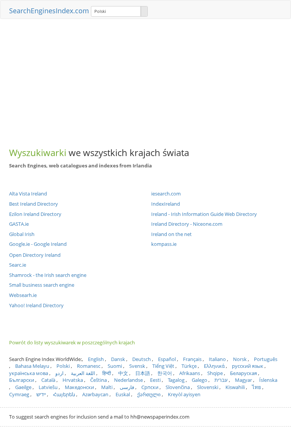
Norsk (240, 359)
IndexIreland (165, 203)
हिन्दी (106, 373)
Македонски (79, 387)
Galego (199, 380)
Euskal (123, 394)
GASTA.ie (19, 223)
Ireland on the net (171, 234)
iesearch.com (166, 193)
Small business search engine (41, 284)
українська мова (28, 373)
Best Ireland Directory (33, 203)
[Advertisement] (145, 80)
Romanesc (88, 366)
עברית (221, 380)
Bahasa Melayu (32, 366)
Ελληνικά (214, 366)
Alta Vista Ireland (28, 193)
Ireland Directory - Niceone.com (186, 223)
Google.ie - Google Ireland (38, 244)
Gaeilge (23, 387)
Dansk (118, 359)
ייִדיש (41, 394)
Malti (107, 387)
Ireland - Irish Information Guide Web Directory (204, 214)
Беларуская (243, 373)
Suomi (115, 366)
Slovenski (207, 387)
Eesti (155, 380)
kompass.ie (164, 244)
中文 (123, 373)
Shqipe (215, 373)
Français (192, 359)
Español (167, 359)
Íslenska (268, 380)
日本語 (142, 373)
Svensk (137, 366)
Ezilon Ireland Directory (35, 214)
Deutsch (141, 359)
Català (48, 380)
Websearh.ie (23, 295)
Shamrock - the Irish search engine (47, 275)
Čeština (98, 380)
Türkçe (189, 366)
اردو (59, 373)
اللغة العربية (83, 373)
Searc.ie (17, 264)
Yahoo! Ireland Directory (36, 305)
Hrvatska (73, 380)
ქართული (149, 394)
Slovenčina (178, 387)
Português (265, 359)
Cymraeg (19, 394)
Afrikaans (189, 373)
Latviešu (48, 387)
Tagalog (176, 380)
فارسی (127, 387)
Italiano (217, 359)
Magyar (243, 380)
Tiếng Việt (163, 366)
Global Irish (21, 234)
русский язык (247, 366)
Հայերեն (64, 394)
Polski (63, 366)
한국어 (164, 373)
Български (21, 380)
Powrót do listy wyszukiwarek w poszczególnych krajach (72, 342)
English (96, 359)
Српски (149, 387)
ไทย (256, 387)
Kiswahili (235, 387)
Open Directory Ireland (35, 255)
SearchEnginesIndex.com (49, 10)
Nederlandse (128, 380)
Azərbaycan (95, 394)
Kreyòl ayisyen (184, 394)
